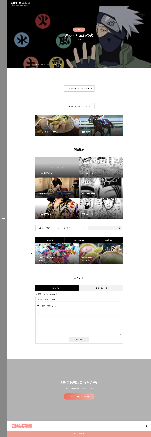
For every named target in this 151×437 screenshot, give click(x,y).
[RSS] (146, 426)
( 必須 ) (46, 299)
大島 (79, 29)
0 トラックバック (101, 288)
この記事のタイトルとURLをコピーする (79, 88)
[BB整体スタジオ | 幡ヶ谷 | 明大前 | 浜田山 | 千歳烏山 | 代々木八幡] (20, 3)
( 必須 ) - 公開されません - (46, 306)
